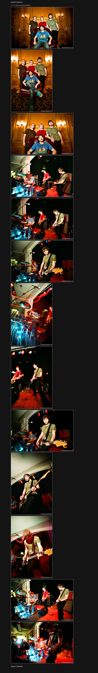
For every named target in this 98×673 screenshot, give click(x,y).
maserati (14, 5)
